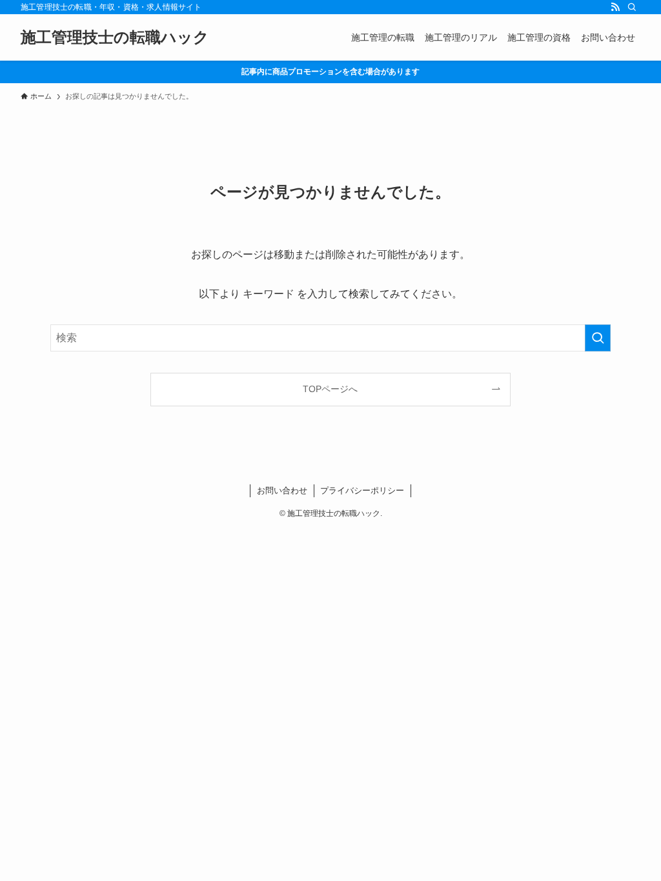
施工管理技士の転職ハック (115, 37)
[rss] (615, 7)
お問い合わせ (282, 490)
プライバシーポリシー (362, 490)
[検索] (632, 7)
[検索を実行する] (598, 337)
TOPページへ (330, 389)
